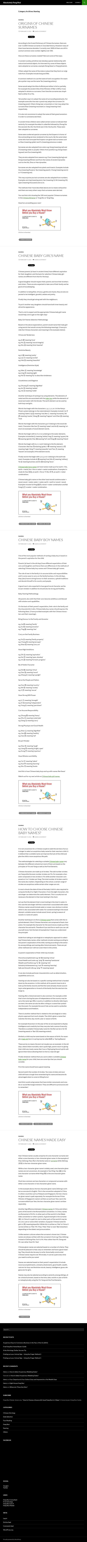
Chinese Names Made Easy (42, 1140)
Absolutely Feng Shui (12, 2)
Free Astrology (8, 1502)
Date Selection (8, 1417)
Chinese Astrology (9, 1413)
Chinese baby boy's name (27, 813)
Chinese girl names (44, 523)
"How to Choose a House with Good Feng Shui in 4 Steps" (41, 1400)
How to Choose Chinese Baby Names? (40, 831)
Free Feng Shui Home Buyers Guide (14, 1346)
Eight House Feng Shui (17, 1383)
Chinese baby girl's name (27, 523)
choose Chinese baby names (43, 1124)
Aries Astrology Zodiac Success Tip (14, 1350)
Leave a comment (40, 31)
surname (54, 1161)
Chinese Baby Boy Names (40, 540)
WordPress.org (8, 1530)
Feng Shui (6, 1424)
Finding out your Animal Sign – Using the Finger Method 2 (22, 1354)
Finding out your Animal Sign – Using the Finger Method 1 (22, 1358)
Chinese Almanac (29, 198)
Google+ (6, 1486)
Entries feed (7, 1522)
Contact (78, 2)
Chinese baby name (56, 861)
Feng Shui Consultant (10, 1500)
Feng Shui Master (9, 1505)
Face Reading (7, 1420)
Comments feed (8, 1526)
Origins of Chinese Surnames (35, 25)
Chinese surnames (25, 239)
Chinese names (47, 1209)
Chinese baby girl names (51, 776)
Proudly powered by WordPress (12, 1539)
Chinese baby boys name (27, 467)
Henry (5, 1372)
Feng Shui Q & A (8, 1503)
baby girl (25, 1039)
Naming (21, 20)
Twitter (5, 1488)
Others (5, 1432)
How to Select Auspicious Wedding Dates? (23, 1372)
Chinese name (45, 920)
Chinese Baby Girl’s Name (41, 255)
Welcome (69, 2)
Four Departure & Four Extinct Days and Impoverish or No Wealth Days (33, 1379)
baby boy (49, 398)
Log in (5, 1518)
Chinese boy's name (44, 813)
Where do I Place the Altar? (19, 1387)
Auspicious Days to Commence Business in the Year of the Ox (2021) (25, 1343)
